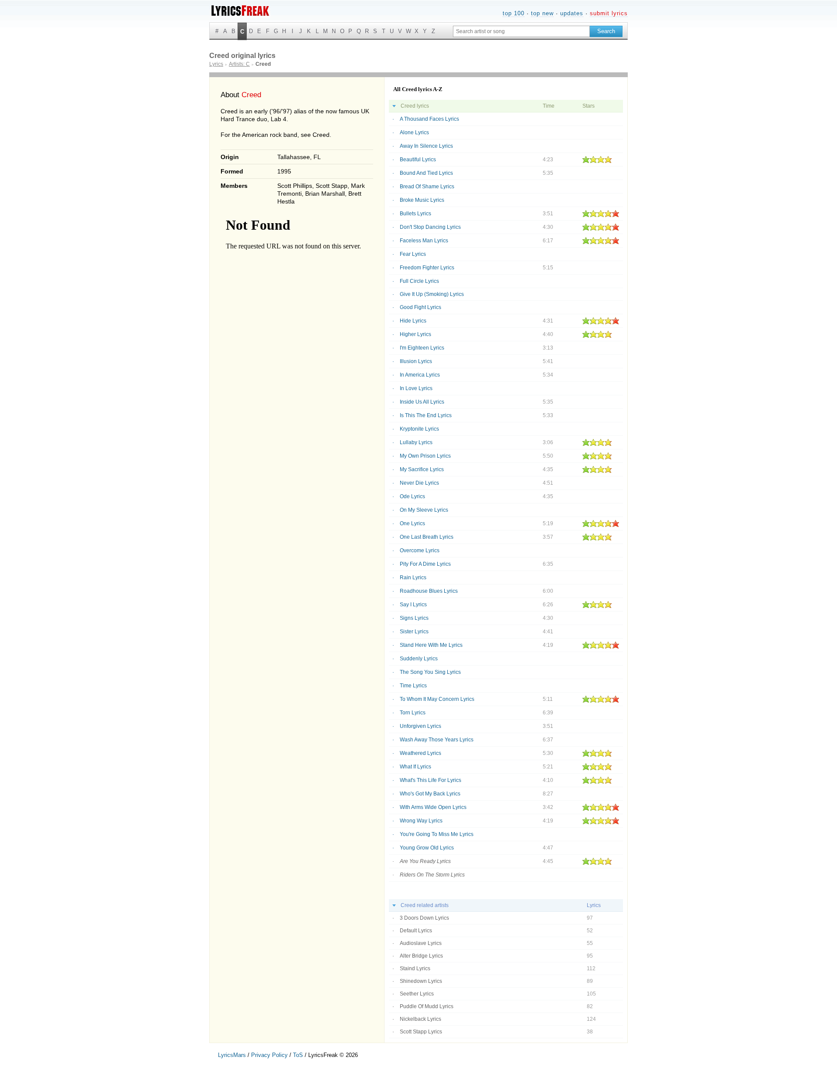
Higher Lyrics (415, 334)
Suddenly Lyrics (419, 659)
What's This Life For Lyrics (430, 780)
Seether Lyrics (417, 994)
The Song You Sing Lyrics (430, 672)
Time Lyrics (413, 686)
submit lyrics (609, 13)
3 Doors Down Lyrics (424, 918)
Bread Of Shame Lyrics (427, 186)
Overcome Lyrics (419, 550)
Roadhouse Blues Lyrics (429, 591)
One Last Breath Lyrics (426, 537)
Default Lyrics (416, 931)
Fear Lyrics (413, 254)
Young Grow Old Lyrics (427, 848)
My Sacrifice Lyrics (422, 469)
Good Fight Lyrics (420, 307)
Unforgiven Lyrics (420, 726)
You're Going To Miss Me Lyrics (436, 834)
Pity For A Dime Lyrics (425, 564)
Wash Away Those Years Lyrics (436, 740)
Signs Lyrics (414, 618)
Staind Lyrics (415, 968)
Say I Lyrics (413, 604)
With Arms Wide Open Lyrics (433, 807)
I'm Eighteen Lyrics (422, 348)
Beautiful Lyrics (418, 159)
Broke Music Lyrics (422, 200)
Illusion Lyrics (416, 361)
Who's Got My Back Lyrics (430, 794)
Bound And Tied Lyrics (426, 173)
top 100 (513, 13)
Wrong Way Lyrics (421, 821)
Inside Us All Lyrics (422, 402)
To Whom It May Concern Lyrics (437, 699)
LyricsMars (232, 1055)
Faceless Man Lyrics (424, 241)
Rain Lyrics (413, 577)
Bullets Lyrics (415, 214)
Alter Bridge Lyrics (421, 956)
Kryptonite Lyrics (419, 429)
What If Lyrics (415, 767)
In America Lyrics (420, 375)
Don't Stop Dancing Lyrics (430, 227)
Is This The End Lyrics (426, 415)
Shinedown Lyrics (421, 981)
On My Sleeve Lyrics (424, 510)
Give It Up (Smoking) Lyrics (432, 294)
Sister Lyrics (414, 632)
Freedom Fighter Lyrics (427, 268)
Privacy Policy (269, 1055)
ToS (298, 1055)
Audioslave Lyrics (421, 943)
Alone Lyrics (414, 132)
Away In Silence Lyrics (426, 146)
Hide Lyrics (413, 321)
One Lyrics (412, 523)
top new (542, 13)
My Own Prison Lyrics (425, 456)
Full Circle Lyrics (419, 281)
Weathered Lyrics (420, 753)
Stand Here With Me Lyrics (431, 645)
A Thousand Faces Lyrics (429, 119)
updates (571, 13)
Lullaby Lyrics (416, 442)
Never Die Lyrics (419, 483)
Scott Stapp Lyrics (421, 1032)
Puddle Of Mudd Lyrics (426, 1006)
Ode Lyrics (412, 496)
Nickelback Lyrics (420, 1019)
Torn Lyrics (412, 713)
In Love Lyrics (416, 388)
